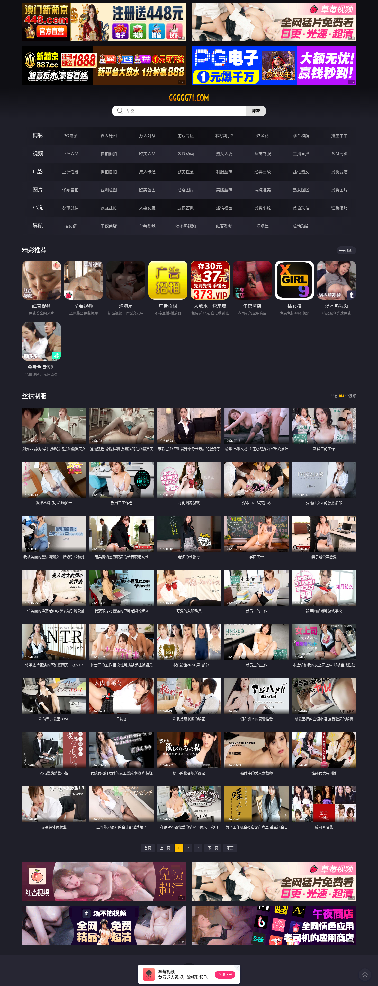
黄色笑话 (301, 208)
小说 (38, 207)
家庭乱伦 (109, 208)
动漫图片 (185, 190)
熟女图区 (301, 190)
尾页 (230, 847)
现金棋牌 (301, 136)
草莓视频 (147, 226)
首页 (147, 847)
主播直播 (301, 154)
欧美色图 (147, 190)
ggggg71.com (189, 98)
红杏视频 (224, 226)
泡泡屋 (262, 226)
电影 (38, 171)
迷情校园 (224, 208)
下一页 (213, 847)
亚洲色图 (109, 190)
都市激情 (70, 208)
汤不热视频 (185, 226)
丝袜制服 (262, 154)
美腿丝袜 (224, 190)
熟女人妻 (224, 154)
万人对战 (147, 136)
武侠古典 (185, 208)
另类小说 (262, 208)
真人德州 (109, 136)
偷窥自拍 (70, 190)
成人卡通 (147, 172)
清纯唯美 (262, 190)
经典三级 (262, 172)
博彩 (38, 135)
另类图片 (339, 190)
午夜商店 (109, 226)
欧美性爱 (185, 172)
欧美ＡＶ (147, 154)
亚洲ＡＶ (70, 154)
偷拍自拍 (109, 172)
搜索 (256, 111)
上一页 (165, 847)
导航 (38, 225)
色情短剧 (301, 226)
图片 (38, 189)
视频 (38, 153)
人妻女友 (147, 208)
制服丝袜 (224, 172)
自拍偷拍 (109, 154)
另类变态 (339, 172)
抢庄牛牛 (339, 136)
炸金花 (262, 136)
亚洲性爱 (70, 172)
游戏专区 (185, 136)
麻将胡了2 (224, 136)
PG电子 (70, 136)
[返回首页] (365, 974)
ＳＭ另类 (339, 154)
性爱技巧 (339, 208)
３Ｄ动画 (185, 154)
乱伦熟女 (301, 172)
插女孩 (70, 226)
